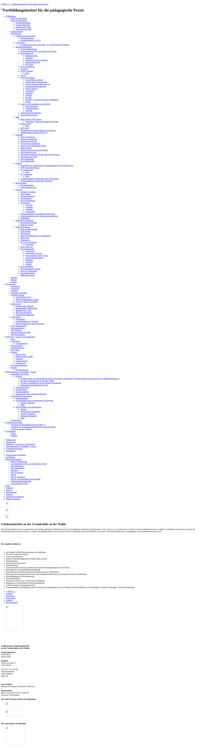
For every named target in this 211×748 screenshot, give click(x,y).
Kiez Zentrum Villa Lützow (31, 119)
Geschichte (15, 288)
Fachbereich (15, 341)
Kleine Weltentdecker (29, 49)
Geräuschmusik (22, 361)
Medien (14, 280)
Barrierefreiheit (11, 602)
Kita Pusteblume (27, 267)
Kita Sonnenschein (28, 273)
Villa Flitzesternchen (28, 187)
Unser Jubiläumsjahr (18, 326)
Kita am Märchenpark (29, 229)
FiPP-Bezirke (16, 34)
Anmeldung (30, 91)
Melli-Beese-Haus (27, 275)
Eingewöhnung (31, 89)
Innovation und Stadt (19, 293)
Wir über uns (11, 284)
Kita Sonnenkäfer (27, 159)
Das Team (29, 64)
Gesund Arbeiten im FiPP (21, 332)
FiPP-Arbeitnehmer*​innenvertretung (30, 324)
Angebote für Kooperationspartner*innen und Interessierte (33, 427)
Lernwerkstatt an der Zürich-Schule (34, 150)
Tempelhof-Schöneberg (25, 220)
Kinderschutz (16, 304)
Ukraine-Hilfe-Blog (23, 23)
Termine (28, 95)
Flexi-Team (15, 350)
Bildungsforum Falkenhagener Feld (34, 385)
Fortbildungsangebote (14, 422)
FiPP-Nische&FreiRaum (30, 168)
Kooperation (30, 212)
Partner (13, 433)
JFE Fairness (25, 234)
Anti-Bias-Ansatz (17, 295)
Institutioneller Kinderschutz (26, 308)
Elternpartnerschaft (32, 62)
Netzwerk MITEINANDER (26, 302)
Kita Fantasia (26, 194)
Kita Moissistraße (27, 249)
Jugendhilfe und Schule (20, 374)
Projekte (14, 352)
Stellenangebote (17, 32)
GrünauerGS (25, 240)
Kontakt (28, 97)
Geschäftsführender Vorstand (27, 321)
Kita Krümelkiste (27, 185)
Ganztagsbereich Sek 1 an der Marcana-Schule (39, 51)
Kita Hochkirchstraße (29, 223)
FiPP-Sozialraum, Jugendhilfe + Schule (21, 372)
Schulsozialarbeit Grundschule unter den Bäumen (40, 179)
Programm (29, 245)
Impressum (10, 596)
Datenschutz (10, 598)
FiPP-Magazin (16, 330)
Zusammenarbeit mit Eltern (35, 86)
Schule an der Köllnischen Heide (33, 146)
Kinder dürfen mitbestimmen (36, 82)
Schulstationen (21, 390)
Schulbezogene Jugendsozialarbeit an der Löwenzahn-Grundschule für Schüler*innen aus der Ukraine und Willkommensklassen (70, 379)
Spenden (14, 278)
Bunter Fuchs (26, 124)
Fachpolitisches (21, 343)
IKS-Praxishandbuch (24, 313)
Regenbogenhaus (27, 38)
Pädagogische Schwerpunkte (36, 60)
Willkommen (11, 16)
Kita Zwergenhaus (28, 78)
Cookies (9, 600)
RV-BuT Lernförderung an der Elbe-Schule (37, 381)
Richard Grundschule (29, 141)
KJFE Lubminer (27, 71)
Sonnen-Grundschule (29, 139)
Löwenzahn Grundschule (30, 144)
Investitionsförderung (19, 365)
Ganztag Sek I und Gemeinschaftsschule (31, 394)
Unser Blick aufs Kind (34, 80)
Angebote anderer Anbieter (21, 429)
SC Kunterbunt (26, 174)
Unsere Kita (30, 251)
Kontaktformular (22, 370)
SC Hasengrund (27, 170)
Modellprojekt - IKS (23, 310)
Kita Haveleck (26, 198)
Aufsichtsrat (20, 319)
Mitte (18, 117)
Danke (28, 102)
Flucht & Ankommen (19, 21)
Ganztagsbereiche (17, 348)
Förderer (14, 436)
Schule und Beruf (22, 387)
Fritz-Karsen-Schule (28, 152)
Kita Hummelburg (28, 67)
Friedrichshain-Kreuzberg (25, 36)
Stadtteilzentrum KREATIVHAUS (34, 133)
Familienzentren (22, 398)
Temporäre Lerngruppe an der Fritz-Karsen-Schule (40, 155)
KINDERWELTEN (23, 297)
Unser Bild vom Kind (33, 253)
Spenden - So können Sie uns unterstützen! (41, 100)
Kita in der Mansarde (29, 271)
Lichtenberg (20, 42)
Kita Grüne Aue (27, 247)
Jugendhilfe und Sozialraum (21, 396)
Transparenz (15, 286)
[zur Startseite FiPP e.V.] (24, 4)
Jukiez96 (28, 111)
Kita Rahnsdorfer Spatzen (30, 269)
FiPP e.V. (11, 591)
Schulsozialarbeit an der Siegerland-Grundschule (39, 216)
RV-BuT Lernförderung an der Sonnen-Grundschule (41, 383)
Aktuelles (29, 58)
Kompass (24, 69)
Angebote (29, 209)
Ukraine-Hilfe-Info (23, 25)
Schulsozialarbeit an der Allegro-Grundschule (38, 130)
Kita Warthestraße (27, 161)
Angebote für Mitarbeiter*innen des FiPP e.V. (28, 425)
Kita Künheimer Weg (29, 157)
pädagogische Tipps (23, 27)
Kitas (13, 339)
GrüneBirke (25, 218)
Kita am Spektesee (28, 196)
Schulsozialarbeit (22, 392)
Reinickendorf (21, 183)
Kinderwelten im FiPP (24, 357)
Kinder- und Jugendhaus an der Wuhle (35, 104)
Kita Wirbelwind (27, 53)
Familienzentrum (31, 108)
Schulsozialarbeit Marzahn (31, 113)
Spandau (19, 190)
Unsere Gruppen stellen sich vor (37, 84)
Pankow (19, 163)
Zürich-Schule (26, 148)
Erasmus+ (19, 359)
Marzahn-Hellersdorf (24, 47)
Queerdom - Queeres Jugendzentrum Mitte (41, 122)
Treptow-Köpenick (23, 227)
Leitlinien (14, 291)
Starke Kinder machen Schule (27, 299)
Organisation (16, 317)
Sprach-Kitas (21, 354)
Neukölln (19, 135)
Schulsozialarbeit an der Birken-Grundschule (38, 214)
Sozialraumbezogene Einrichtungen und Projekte (34, 401)
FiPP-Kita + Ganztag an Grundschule (20, 337)
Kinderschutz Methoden (25, 315)
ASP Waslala (26, 231)
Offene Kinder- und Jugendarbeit (28, 407)
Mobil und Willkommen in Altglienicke (36, 236)
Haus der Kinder (27, 225)
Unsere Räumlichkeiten (34, 258)
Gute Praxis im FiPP (23, 29)
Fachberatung (16, 420)
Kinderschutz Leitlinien (25, 306)
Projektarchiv (21, 363)
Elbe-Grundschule (28, 137)
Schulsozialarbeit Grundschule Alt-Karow (37, 181)
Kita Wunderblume (28, 201)
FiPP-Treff (25, 128)
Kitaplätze (29, 260)
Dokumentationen (18, 328)
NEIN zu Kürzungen (19, 18)
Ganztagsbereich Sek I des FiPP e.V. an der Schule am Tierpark (45, 45)
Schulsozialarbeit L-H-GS (31, 40)
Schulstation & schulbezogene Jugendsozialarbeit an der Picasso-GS (47, 165)
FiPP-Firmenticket (18, 335)
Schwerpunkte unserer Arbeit (36, 256)
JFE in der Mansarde (29, 242)
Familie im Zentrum (28, 192)
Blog (27, 73)
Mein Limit (25, 238)
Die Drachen (25, 203)
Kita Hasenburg (31, 106)
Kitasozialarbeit (17, 346)
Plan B (23, 75)
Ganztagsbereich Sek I (29, 115)
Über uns (28, 205)
